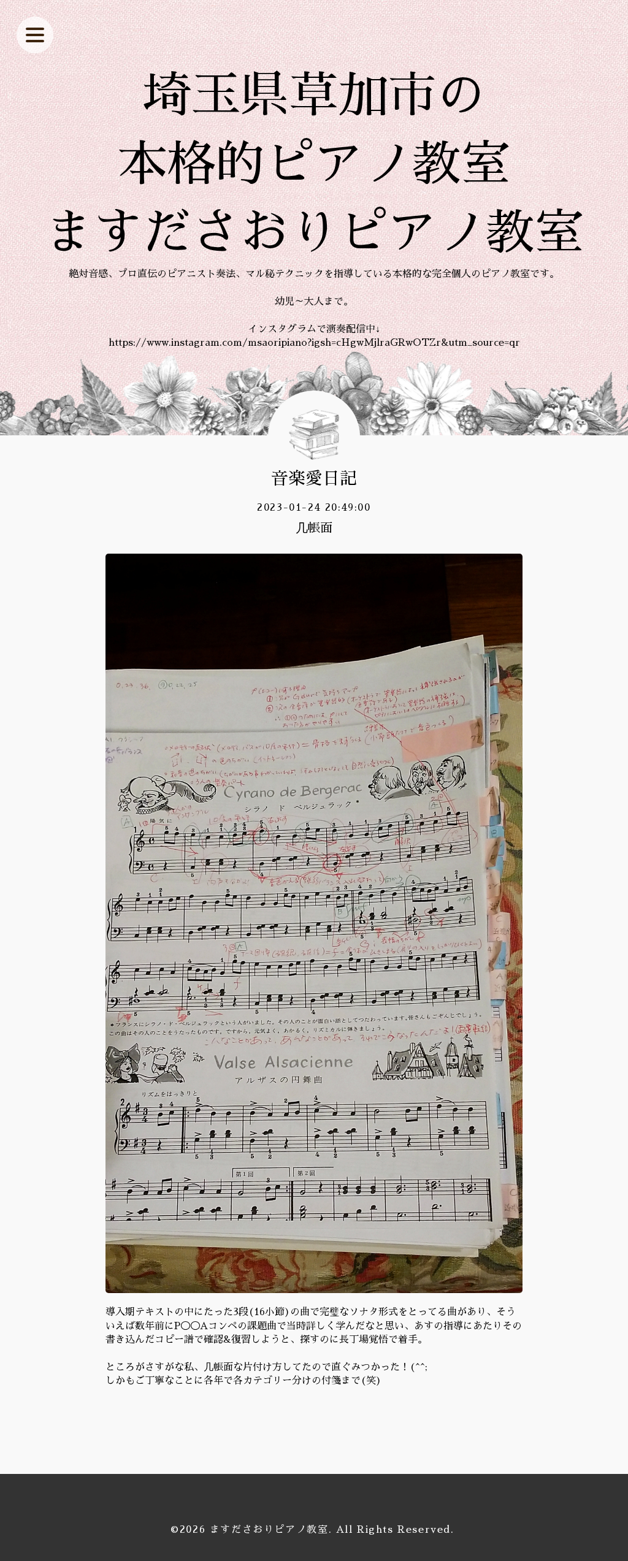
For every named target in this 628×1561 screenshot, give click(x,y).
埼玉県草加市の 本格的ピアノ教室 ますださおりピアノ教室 (314, 164)
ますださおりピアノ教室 (269, 1530)
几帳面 (314, 528)
